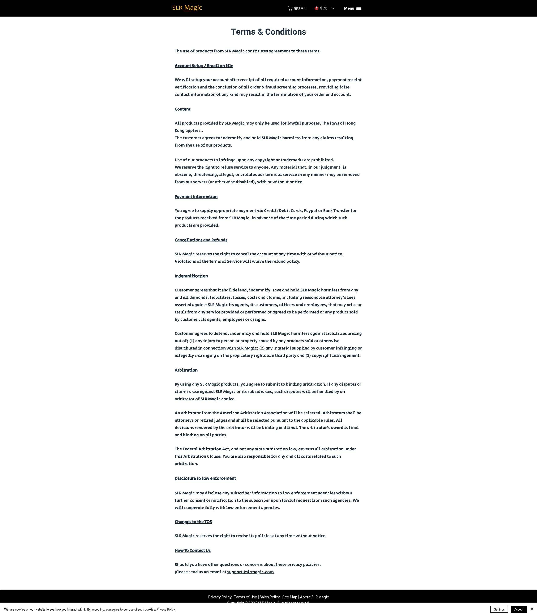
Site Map (289, 597)
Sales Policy (270, 597)
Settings (499, 609)
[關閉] (531, 609)
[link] (297, 8)
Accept (518, 609)
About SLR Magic (314, 597)
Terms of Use (245, 597)
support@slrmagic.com (250, 572)
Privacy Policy (220, 597)
